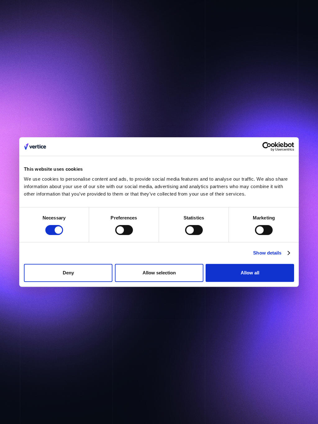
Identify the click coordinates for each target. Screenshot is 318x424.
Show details (267, 252)
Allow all (250, 272)
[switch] (124, 230)
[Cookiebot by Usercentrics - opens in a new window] (267, 146)
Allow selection (159, 272)
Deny (68, 272)
